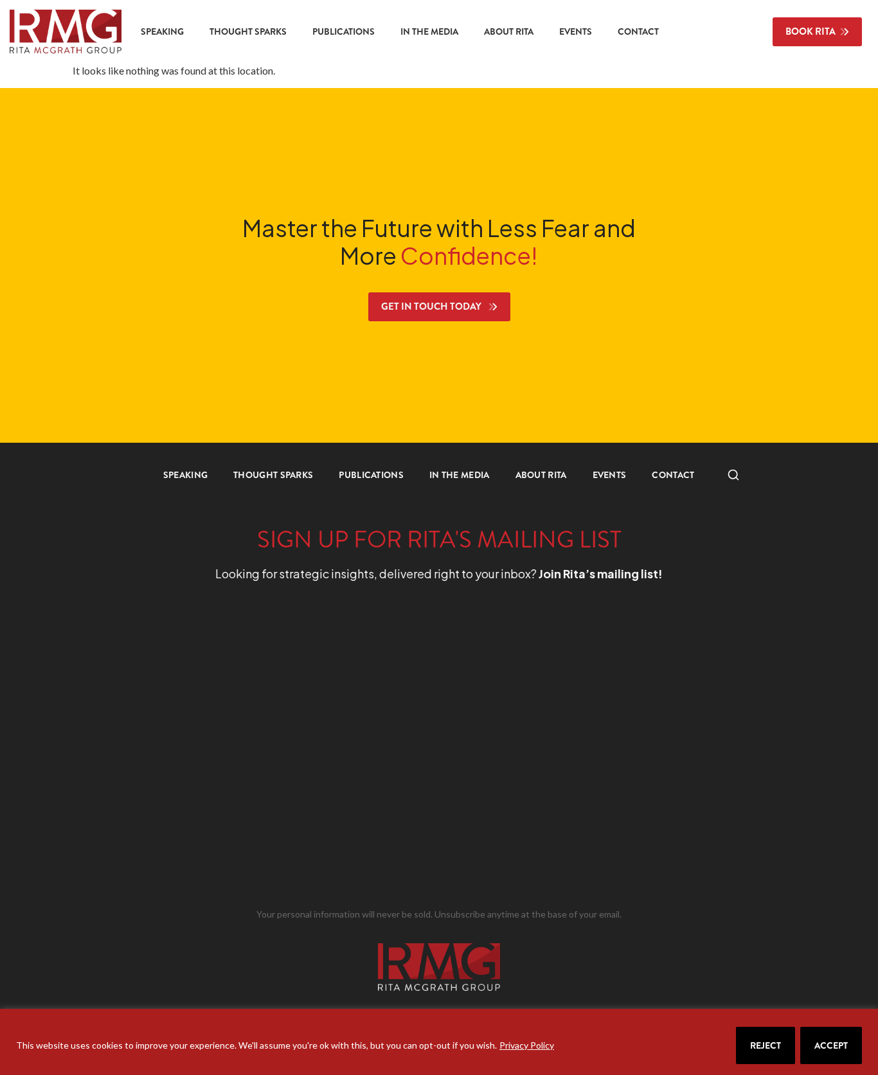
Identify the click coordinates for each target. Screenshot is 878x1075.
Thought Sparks (248, 31)
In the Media (429, 31)
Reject (765, 1045)
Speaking (162, 31)
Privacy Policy (526, 1045)
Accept (831, 1045)
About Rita (508, 31)
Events (575, 31)
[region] (439, 1042)
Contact (638, 31)
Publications (343, 31)
